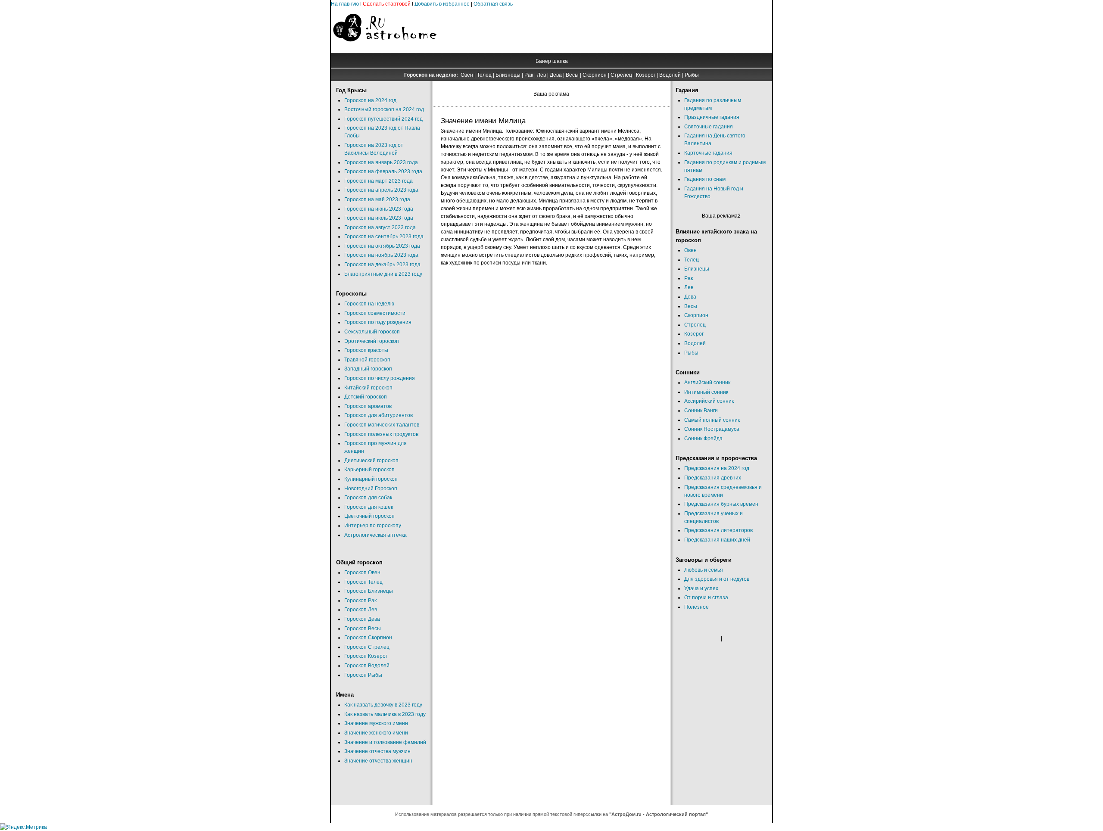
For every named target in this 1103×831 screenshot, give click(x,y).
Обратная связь (493, 4)
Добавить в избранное (442, 4)
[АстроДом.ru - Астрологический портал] (385, 49)
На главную (345, 4)
